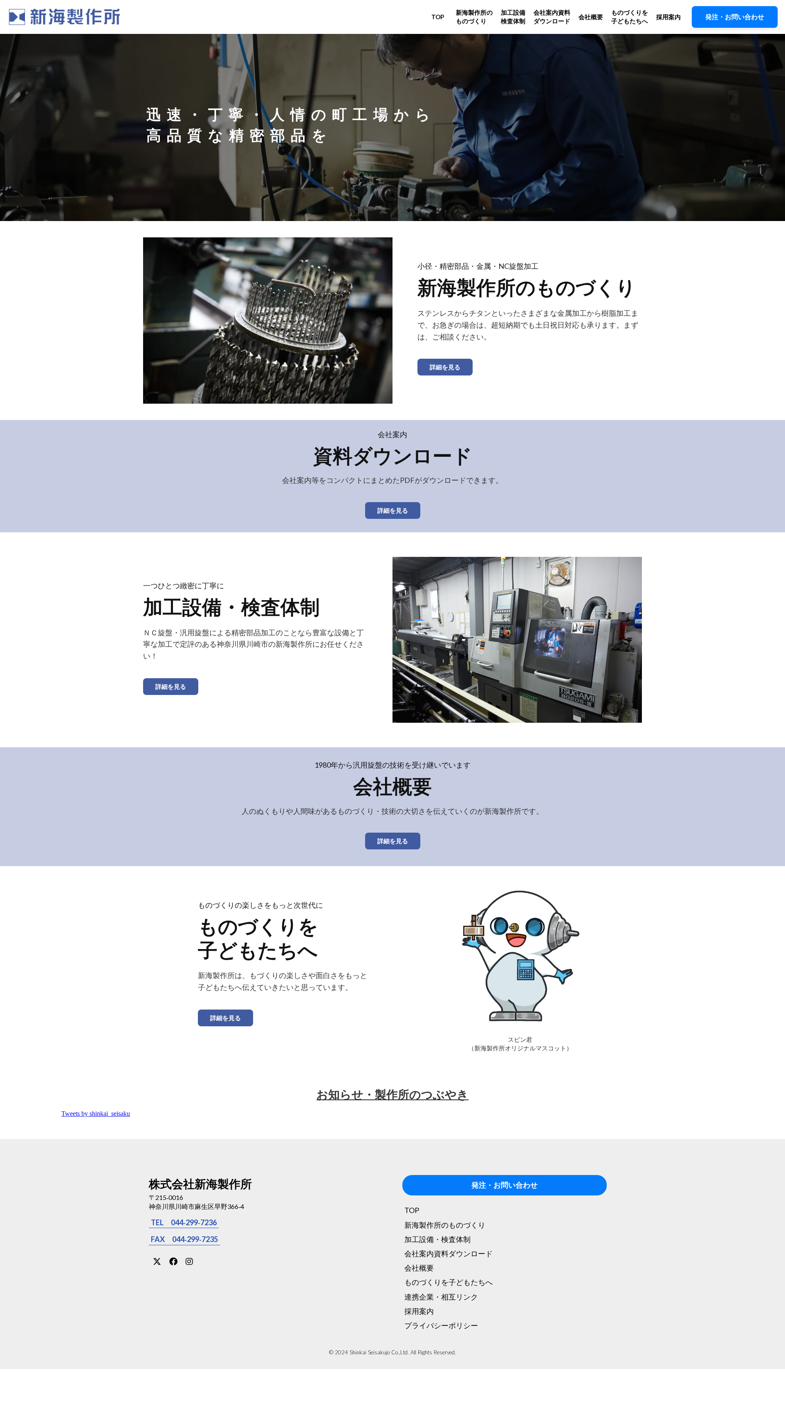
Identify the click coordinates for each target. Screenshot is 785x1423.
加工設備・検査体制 (437, 1239)
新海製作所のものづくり (474, 17)
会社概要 (591, 16)
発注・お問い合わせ (504, 1185)
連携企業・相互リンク (441, 1296)
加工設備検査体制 (513, 17)
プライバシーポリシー (441, 1325)
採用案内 (668, 16)
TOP (437, 16)
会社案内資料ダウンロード (552, 17)
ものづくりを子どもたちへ (629, 17)
